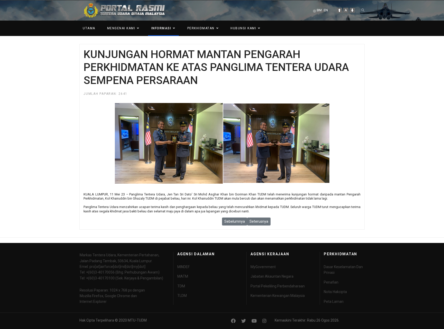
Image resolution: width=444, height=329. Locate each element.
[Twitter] (243, 321)
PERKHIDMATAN (201, 28)
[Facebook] (233, 321)
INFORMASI (161, 28)
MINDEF (183, 267)
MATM (182, 276)
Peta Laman (334, 301)
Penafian (331, 282)
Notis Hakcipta (335, 292)
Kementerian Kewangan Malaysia (278, 296)
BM (319, 10)
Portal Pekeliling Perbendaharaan (278, 286)
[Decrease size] (352, 10)
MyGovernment (263, 267)
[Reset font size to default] (345, 10)
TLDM (182, 296)
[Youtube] (254, 321)
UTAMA (89, 28)
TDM (181, 286)
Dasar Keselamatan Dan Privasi (343, 270)
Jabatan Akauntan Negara (272, 276)
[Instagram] (264, 321)
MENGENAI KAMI (121, 28)
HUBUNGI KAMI (243, 28)
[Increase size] (339, 10)
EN (326, 10)
